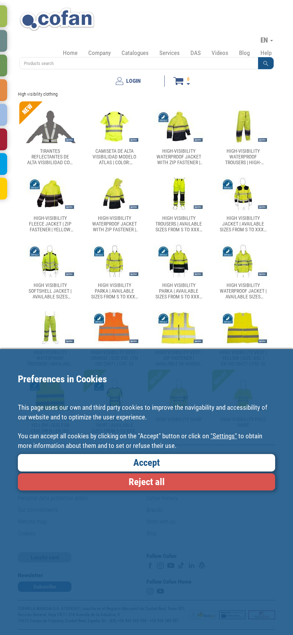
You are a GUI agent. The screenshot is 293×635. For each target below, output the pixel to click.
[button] (266, 63)
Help (266, 52)
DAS (195, 52)
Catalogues (135, 52)
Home (70, 52)
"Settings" (223, 436)
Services (169, 52)
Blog (244, 52)
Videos (220, 52)
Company (99, 52)
